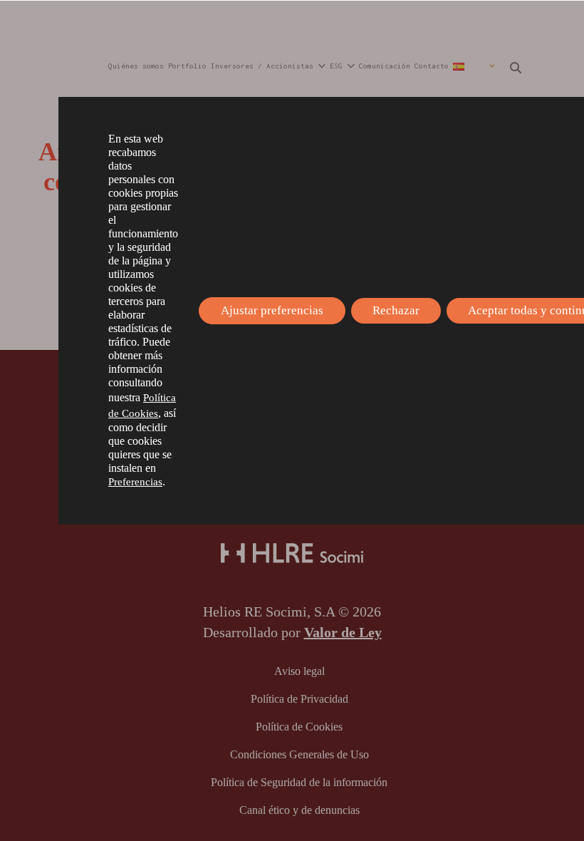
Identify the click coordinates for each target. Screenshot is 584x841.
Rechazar (395, 310)
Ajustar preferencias (272, 310)
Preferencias (135, 481)
